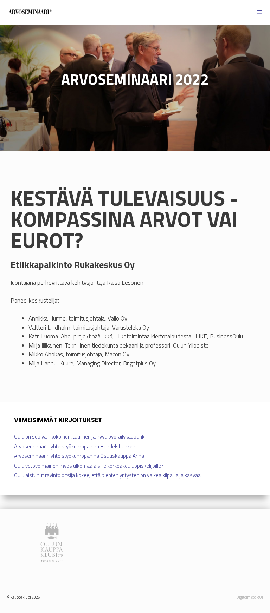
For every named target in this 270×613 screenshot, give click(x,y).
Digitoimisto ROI (249, 597)
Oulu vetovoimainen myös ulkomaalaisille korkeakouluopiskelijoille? (88, 466)
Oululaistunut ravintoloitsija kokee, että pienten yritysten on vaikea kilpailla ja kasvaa (107, 475)
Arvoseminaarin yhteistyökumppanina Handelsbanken (74, 446)
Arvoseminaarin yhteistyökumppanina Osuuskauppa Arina (79, 456)
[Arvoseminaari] (30, 12)
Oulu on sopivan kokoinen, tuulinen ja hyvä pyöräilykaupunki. (81, 437)
